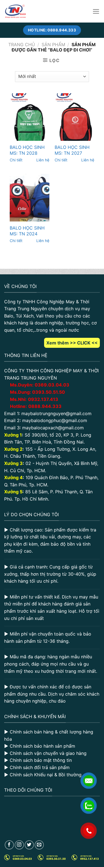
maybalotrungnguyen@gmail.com (56, 413)
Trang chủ (21, 44)
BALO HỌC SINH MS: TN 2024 (27, 231)
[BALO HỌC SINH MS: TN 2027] (74, 117)
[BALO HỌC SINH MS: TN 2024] (29, 197)
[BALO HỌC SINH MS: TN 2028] (29, 117)
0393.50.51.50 (48, 392)
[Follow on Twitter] (29, 844)
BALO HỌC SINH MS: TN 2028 (27, 150)
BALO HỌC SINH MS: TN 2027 (72, 150)
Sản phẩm (53, 44)
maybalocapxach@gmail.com (53, 427)
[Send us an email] (39, 844)
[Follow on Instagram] (19, 844)
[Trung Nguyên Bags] (15, 11)
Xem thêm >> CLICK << (72, 343)
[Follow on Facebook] (9, 844)
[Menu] (96, 11)
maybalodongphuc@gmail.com (54, 420)
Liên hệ (42, 160)
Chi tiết (16, 160)
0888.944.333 (45, 406)
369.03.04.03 (52, 385)
